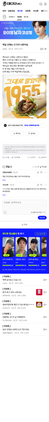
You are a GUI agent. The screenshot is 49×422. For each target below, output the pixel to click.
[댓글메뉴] (45, 172)
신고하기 (33, 157)
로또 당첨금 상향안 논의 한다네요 (16, 329)
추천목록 (17, 157)
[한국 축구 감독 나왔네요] (38, 292)
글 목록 (24, 224)
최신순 (44, 167)
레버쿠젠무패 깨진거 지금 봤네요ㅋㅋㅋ (18, 304)
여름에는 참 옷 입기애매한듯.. (14, 317)
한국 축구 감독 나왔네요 (12, 292)
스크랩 (7, 157)
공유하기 (44, 157)
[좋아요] (38, 172)
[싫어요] (41, 172)
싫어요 (33, 133)
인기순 (37, 167)
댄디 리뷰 (44, 11)
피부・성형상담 (9, 11)
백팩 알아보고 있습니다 (12, 280)
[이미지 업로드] (13, 212)
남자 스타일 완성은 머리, (23, 125)
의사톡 (35, 11)
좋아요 (18, 133)
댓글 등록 (42, 218)
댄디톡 (20, 11)
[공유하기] (45, 49)
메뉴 (45, 4)
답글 (4, 180)
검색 (41, 4)
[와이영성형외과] (24, 38)
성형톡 (28, 11)
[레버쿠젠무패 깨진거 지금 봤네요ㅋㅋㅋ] (38, 305)
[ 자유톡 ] (7, 276)
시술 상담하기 (41, 233)
